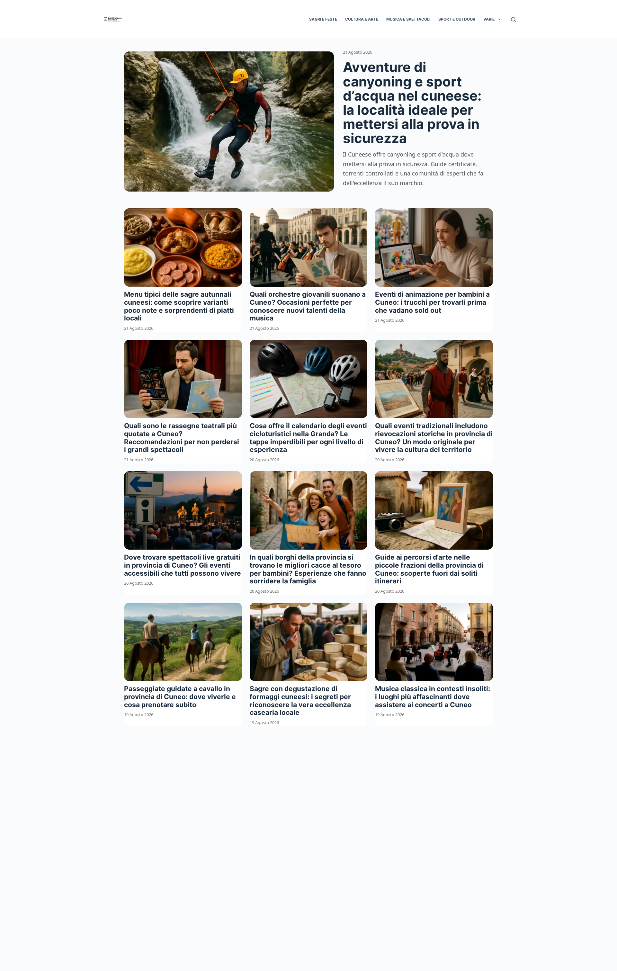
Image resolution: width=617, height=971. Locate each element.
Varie (489, 19)
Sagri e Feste (323, 19)
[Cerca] (513, 19)
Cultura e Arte (361, 19)
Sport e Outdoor (456, 19)
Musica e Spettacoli (408, 19)
